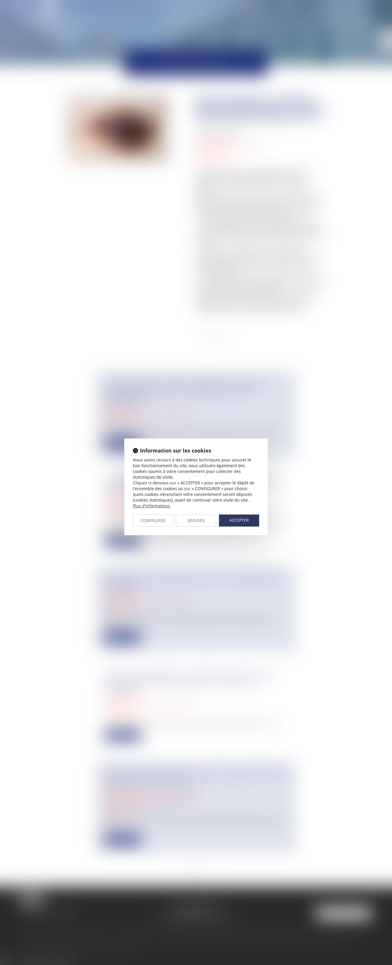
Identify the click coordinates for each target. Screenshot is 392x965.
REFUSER (196, 520)
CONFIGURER (153, 520)
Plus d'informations (151, 505)
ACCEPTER (239, 520)
